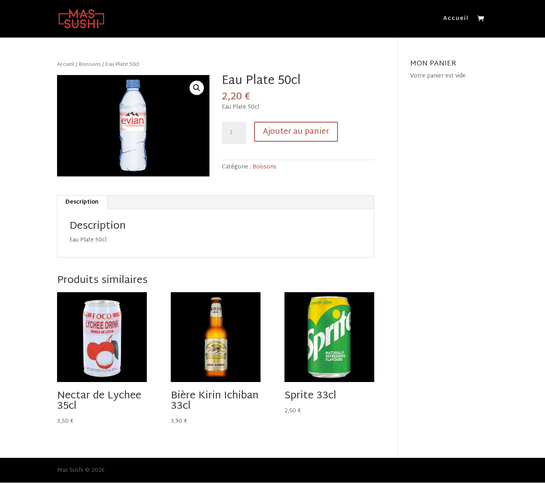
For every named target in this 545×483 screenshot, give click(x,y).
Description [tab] (82, 202)
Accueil (456, 20)
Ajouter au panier (296, 132)
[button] (197, 88)
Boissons (90, 64)
